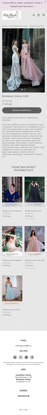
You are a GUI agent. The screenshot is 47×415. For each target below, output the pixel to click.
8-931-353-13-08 (24, 396)
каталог (4, 26)
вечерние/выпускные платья (18, 26)
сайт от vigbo (23, 409)
